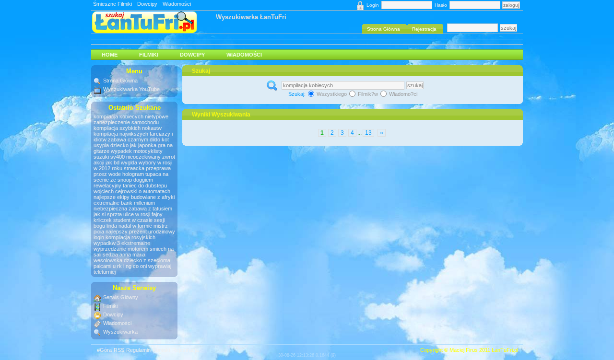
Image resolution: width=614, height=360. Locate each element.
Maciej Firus (463, 350)
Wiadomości (177, 4)
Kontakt (161, 350)
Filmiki (148, 55)
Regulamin (138, 350)
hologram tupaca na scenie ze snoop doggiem (131, 177)
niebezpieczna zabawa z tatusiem (133, 208)
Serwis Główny (120, 297)
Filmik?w (367, 94)
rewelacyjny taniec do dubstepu (130, 185)
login (99, 237)
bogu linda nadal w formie (123, 226)
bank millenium (138, 203)
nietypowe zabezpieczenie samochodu (131, 119)
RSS (119, 350)
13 (368, 132)
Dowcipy (147, 4)
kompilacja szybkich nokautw (128, 128)
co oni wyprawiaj (152, 266)
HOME (110, 55)
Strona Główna (120, 80)
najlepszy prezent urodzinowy (140, 231)
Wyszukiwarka (120, 332)
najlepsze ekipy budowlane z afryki (134, 197)
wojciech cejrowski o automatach (132, 191)
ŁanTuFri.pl (505, 350)
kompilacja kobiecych (119, 116)
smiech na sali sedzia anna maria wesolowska (134, 254)
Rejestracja (185, 350)
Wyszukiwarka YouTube (131, 89)
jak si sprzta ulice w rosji (122, 214)
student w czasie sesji (139, 220)
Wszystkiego (331, 94)
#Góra (104, 350)
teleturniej (105, 272)
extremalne (106, 203)
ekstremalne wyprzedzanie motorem (122, 246)
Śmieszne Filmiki (112, 4)
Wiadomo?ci (402, 94)
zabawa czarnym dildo (134, 139)
